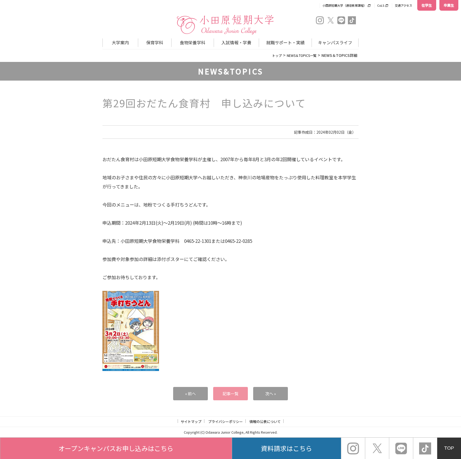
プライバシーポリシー (225, 421)
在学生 (427, 5)
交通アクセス (403, 5)
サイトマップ (191, 421)
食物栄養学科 (192, 42)
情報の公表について (265, 421)
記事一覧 (230, 393)
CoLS (380, 5)
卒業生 (449, 5)
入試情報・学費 (236, 42)
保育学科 (154, 42)
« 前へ (190, 393)
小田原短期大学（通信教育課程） (345, 5)
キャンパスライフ (335, 42)
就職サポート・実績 (285, 42)
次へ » (270, 393)
